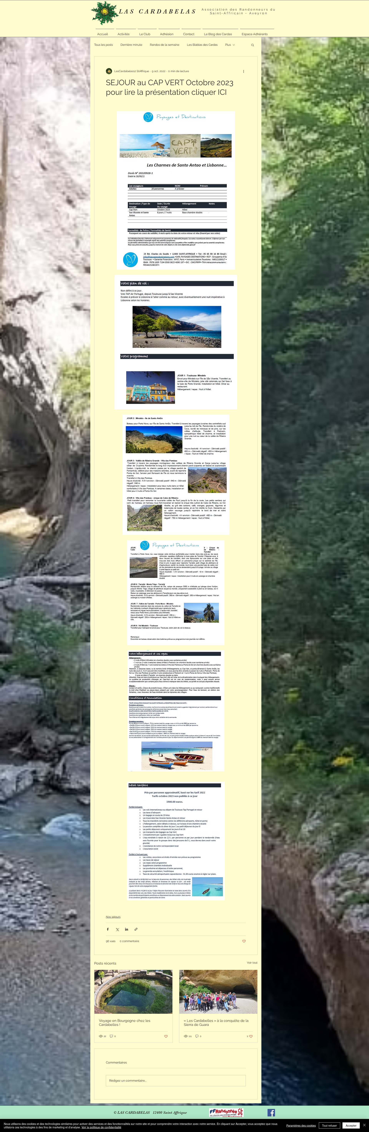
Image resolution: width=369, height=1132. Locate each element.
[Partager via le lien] (136, 929)
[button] (126, 32)
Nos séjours (113, 916)
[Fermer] (364, 1125)
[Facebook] (271, 1112)
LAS (129, 11)
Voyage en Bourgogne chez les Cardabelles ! (124, 1023)
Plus (228, 45)
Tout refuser (329, 1125)
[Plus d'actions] (243, 71)
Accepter (351, 1125)
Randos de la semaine (164, 45)
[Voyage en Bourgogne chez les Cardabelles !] (133, 992)
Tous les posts (103, 45)
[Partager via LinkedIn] (126, 929)
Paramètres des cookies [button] (301, 1125)
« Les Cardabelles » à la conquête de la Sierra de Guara (216, 1023)
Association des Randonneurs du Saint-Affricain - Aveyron (239, 11)
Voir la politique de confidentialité (101, 1127)
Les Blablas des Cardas (202, 45)
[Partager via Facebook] (108, 929)
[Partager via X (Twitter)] (117, 929)
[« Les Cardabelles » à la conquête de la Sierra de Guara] (218, 992)
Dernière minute (131, 45)
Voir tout (252, 962)
